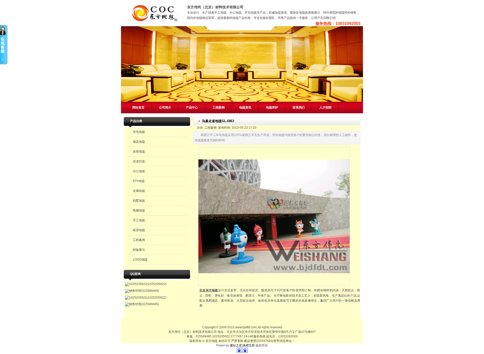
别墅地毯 (139, 200)
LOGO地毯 (140, 259)
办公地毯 (139, 171)
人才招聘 (325, 107)
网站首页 (138, 107)
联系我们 (299, 107)
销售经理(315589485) (144, 291)
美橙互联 (249, 345)
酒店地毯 (139, 142)
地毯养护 (272, 107)
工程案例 (219, 107)
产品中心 (192, 107)
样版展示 (139, 250)
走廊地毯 (139, 191)
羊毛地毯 (139, 132)
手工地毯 (139, 220)
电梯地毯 (139, 210)
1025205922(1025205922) (147, 284)
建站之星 (236, 345)
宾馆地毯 (139, 151)
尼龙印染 (139, 161)
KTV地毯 (139, 181)
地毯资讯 (245, 107)
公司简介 (165, 107)
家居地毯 (139, 230)
